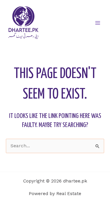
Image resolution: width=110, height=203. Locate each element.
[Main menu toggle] (98, 22)
